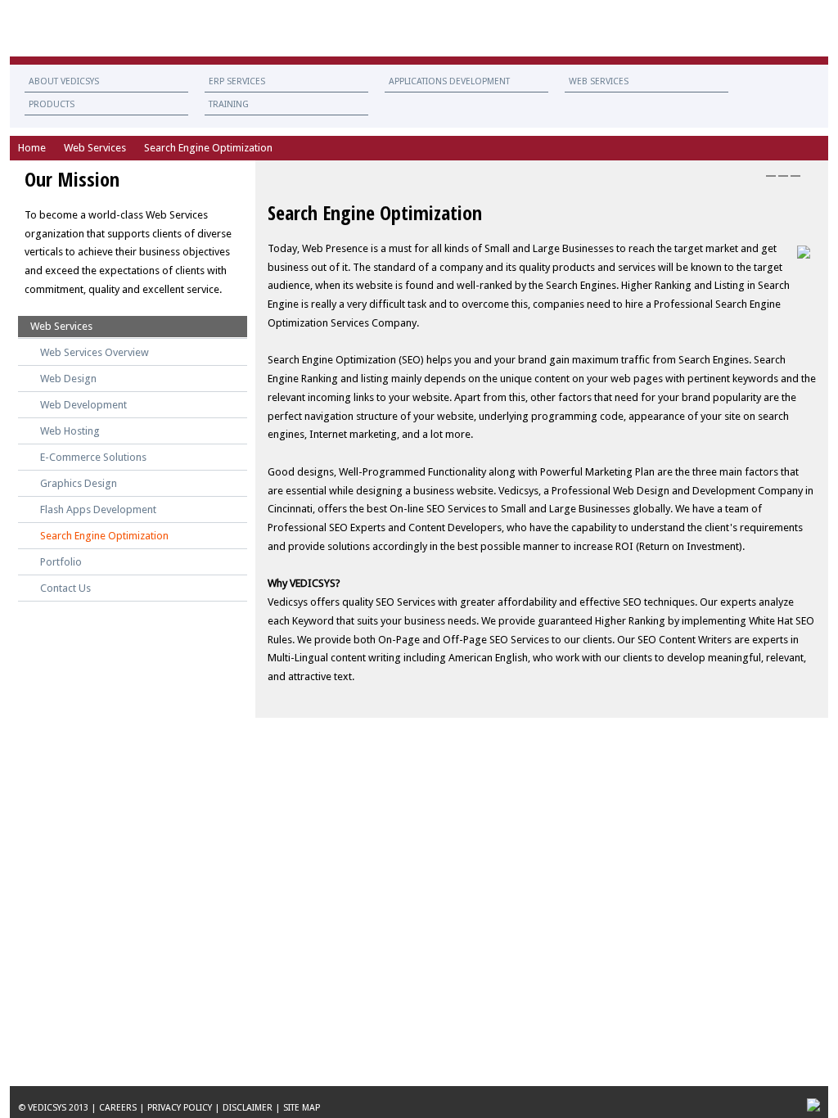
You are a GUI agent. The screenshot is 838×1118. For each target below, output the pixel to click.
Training (229, 104)
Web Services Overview (94, 352)
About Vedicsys (64, 81)
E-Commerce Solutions (93, 457)
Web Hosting (70, 431)
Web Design (68, 378)
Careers (118, 1107)
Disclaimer (248, 1107)
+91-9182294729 (779, 28)
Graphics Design (78, 483)
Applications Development (449, 81)
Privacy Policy (179, 1107)
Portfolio (61, 562)
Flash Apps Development (98, 509)
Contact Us (712, 28)
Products (51, 104)
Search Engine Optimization (104, 536)
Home (32, 148)
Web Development (83, 405)
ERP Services (237, 81)
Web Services (598, 81)
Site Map (301, 1107)
